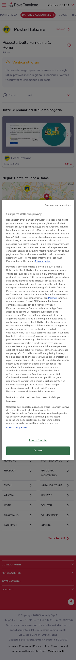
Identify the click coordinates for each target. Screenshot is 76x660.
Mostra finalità (38, 440)
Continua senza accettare (58, 205)
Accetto (38, 450)
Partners (52, 298)
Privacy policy (42, 261)
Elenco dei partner (16, 427)
